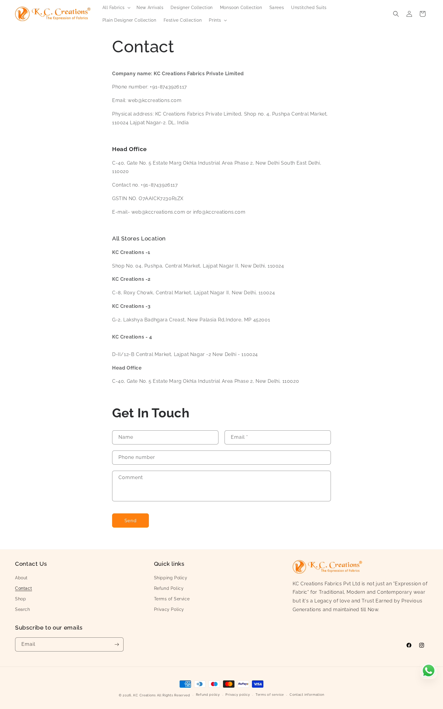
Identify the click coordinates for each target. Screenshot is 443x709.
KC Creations (144, 695)
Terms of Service (172, 598)
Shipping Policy (170, 577)
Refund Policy (169, 588)
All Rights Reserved (173, 695)
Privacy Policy (169, 609)
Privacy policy (237, 695)
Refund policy (208, 695)
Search (22, 609)
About (21, 577)
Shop (20, 598)
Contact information (307, 695)
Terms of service (270, 695)
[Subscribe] (116, 644)
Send (130, 520)
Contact (23, 588)
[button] (116, 7)
